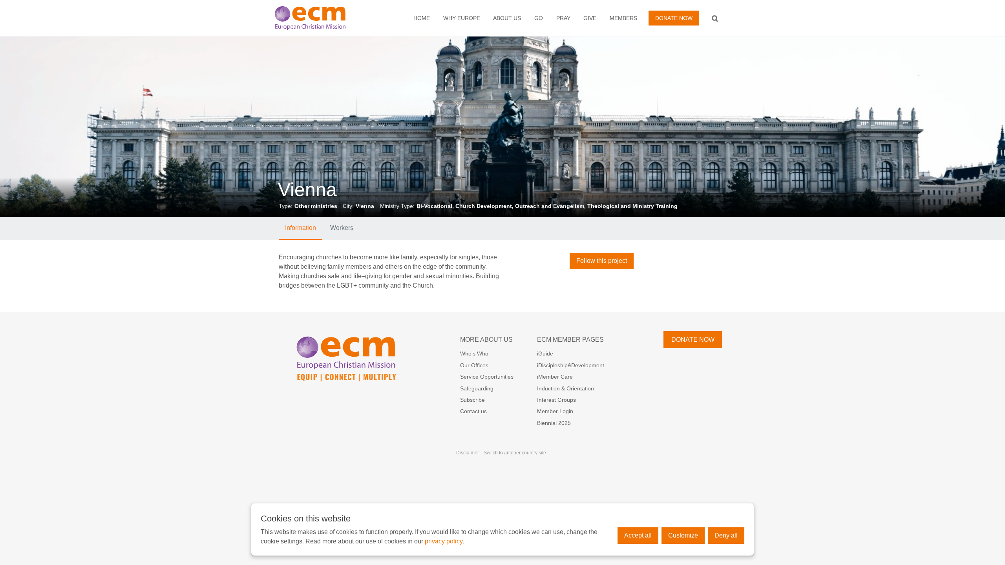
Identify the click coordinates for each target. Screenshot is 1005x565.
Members (623, 18)
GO (538, 18)
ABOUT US (507, 18)
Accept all (638, 535)
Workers (341, 227)
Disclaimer (467, 453)
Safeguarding (476, 388)
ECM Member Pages (570, 339)
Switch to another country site (515, 453)
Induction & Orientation (565, 388)
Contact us (473, 411)
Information (300, 227)
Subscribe (472, 400)
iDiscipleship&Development (570, 365)
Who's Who (474, 353)
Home (421, 18)
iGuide (545, 353)
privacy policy (443, 541)
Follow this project (601, 260)
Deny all (726, 535)
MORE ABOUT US (486, 339)
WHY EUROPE (461, 18)
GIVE (589, 18)
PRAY (563, 18)
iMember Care (555, 377)
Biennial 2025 (554, 423)
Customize (683, 535)
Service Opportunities (486, 377)
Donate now (674, 18)
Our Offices (474, 365)
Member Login (555, 411)
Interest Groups (556, 400)
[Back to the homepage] (318, 18)
